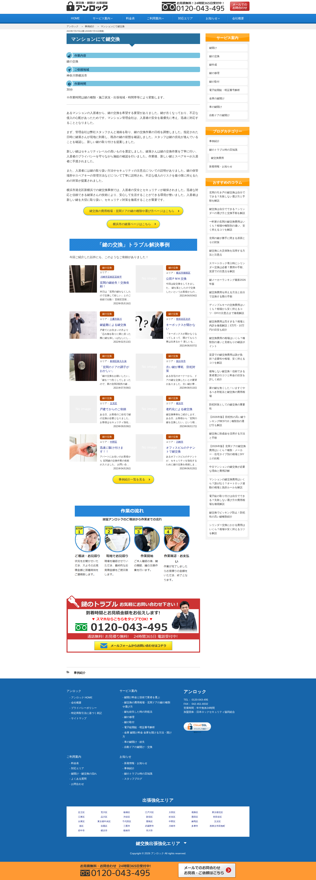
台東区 (81, 821)
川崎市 (179, 441)
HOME (75, 18)
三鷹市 (126, 826)
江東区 (81, 817)
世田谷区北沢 (183, 319)
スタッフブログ (133, 778)
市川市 (149, 830)
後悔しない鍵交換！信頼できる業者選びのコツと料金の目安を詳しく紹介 (227, 375)
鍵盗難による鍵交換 (113, 324)
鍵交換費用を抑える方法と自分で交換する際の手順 (227, 294)
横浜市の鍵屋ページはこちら (132, 224)
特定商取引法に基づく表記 (86, 713)
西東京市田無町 (217, 826)
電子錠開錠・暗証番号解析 (224, 90)
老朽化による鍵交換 (179, 409)
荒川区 (104, 812)
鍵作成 (213, 64)
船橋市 (126, 830)
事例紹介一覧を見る (132, 479)
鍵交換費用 (217, 157)
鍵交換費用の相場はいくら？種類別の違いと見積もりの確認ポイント (227, 342)
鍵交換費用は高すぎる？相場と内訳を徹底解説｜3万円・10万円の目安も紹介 (227, 325)
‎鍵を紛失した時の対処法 (138, 711)
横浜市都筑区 (183, 272)
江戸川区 (149, 812)
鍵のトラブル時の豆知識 (223, 149)
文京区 (113, 403)
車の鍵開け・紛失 (134, 741)
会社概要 (238, 18)
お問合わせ (77, 784)
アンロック (72, 26)
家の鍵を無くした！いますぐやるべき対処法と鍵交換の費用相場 (227, 392)
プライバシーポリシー (84, 707)
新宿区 (149, 817)
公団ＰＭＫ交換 (176, 278)
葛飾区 (194, 812)
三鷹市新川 (116, 319)
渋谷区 (126, 817)
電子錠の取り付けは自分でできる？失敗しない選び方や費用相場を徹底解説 (227, 500)
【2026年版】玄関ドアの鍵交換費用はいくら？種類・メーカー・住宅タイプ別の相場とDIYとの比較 (227, 452)
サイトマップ (78, 718)
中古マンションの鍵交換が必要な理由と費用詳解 (227, 468)
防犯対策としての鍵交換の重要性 (227, 406)
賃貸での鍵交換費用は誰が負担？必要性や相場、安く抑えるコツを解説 (227, 358)
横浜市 (179, 403)
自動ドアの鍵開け (219, 115)
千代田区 (126, 821)
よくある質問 (78, 778)
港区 (81, 826)
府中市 (81, 830)
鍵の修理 (214, 73)
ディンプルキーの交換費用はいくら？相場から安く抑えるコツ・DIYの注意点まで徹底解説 (227, 309)
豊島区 (149, 821)
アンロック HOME (81, 697)
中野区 (113, 441)
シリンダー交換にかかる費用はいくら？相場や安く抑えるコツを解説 (227, 529)
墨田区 (194, 817)
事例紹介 (89, 26)
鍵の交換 (107, 267)
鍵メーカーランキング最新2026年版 (227, 281)
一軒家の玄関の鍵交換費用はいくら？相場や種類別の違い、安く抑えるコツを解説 (227, 225)
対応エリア (185, 18)
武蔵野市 (149, 826)
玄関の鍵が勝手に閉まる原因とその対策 (227, 240)
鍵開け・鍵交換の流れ (84, 773)
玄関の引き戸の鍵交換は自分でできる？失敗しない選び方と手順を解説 (227, 196)
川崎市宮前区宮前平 (111, 276)
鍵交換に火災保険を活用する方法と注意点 (227, 252)
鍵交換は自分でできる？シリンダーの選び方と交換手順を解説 (227, 211)
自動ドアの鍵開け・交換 (138, 746)
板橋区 (126, 812)
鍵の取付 (214, 81)
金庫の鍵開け (217, 98)
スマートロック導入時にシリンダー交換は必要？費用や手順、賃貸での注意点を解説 (227, 267)
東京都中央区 (104, 821)
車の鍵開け (215, 106)
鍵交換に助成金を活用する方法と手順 (227, 435)
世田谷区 (217, 817)
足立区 (81, 812)
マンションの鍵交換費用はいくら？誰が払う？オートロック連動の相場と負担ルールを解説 (227, 483)
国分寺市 (181, 361)
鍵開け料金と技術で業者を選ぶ (142, 697)
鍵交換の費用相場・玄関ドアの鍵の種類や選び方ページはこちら (131, 210)
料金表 (130, 18)
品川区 (104, 817)
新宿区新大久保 (118, 361)
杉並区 (172, 817)
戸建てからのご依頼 (113, 409)
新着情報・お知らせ (220, 166)
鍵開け (213, 47)
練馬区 (194, 821)
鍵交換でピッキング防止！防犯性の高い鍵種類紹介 (227, 514)
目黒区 (104, 826)
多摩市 (194, 826)
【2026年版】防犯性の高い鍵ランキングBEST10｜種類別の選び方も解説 (227, 421)
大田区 (172, 812)
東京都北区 (217, 812)
